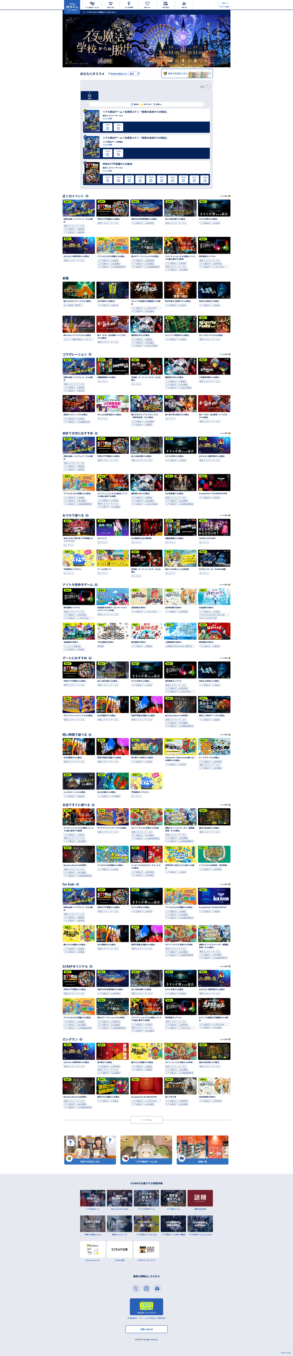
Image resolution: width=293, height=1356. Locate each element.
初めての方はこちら (177, 73)
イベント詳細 (107, 118)
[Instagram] (146, 1288)
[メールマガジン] (157, 1288)
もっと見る (224, 196)
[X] (136, 1288)
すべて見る (146, 1119)
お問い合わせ (146, 1329)
